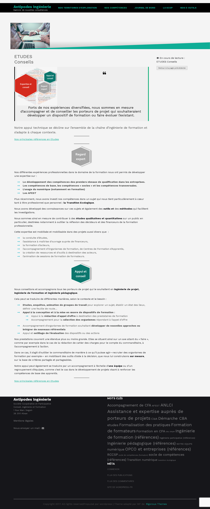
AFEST (156, 405)
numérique (115, 449)
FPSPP (172, 432)
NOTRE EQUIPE (184, 444)
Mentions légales (23, 420)
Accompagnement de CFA (129, 405)
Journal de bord (145, 7)
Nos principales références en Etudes (36, 139)
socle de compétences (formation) (133, 455)
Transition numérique (142, 460)
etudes (112, 425)
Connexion (113, 469)
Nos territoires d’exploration (77, 7)
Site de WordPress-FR (120, 487)
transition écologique (167, 460)
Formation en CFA (150, 431)
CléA (154, 418)
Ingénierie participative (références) (177, 438)
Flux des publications (119, 475)
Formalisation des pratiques (144, 425)
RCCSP (112, 454)
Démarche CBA (172, 418)
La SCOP (168, 7)
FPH (167, 432)
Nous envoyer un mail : (28, 428)
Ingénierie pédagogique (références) (141, 443)
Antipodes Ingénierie (32, 7)
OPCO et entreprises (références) (158, 449)
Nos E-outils (188, 7)
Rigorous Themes (156, 504)
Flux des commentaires (120, 481)
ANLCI (166, 405)
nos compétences (115, 7)
